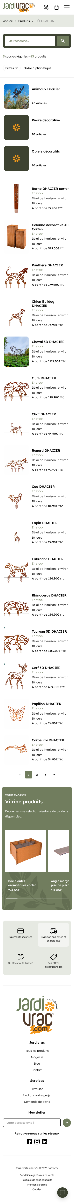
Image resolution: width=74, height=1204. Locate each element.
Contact (37, 1070)
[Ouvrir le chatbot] (62, 1192)
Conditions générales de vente (37, 1175)
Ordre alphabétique (37, 68)
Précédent (20, 774)
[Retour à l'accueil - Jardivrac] (19, 7)
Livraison (37, 1089)
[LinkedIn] (44, 1141)
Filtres (9, 68)
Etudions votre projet (37, 1095)
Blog (37, 1063)
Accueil (8, 21)
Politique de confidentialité (37, 1179)
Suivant (54, 774)
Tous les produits (37, 1051)
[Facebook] (29, 1141)
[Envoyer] (67, 1123)
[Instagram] (37, 1141)
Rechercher (63, 41)
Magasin (37, 1057)
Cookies (37, 1189)
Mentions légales (37, 1184)
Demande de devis (37, 1102)
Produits (24, 21)
